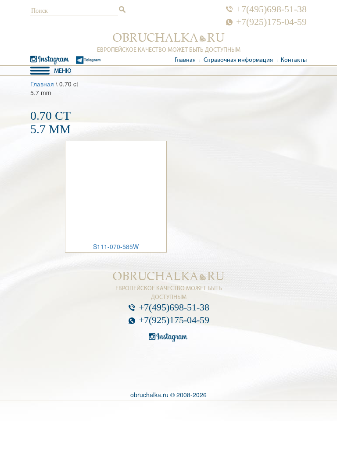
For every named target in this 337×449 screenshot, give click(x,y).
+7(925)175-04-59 (271, 22)
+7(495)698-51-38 (271, 9)
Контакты (294, 60)
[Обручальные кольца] (169, 37)
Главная (185, 60)
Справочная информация (238, 60)
